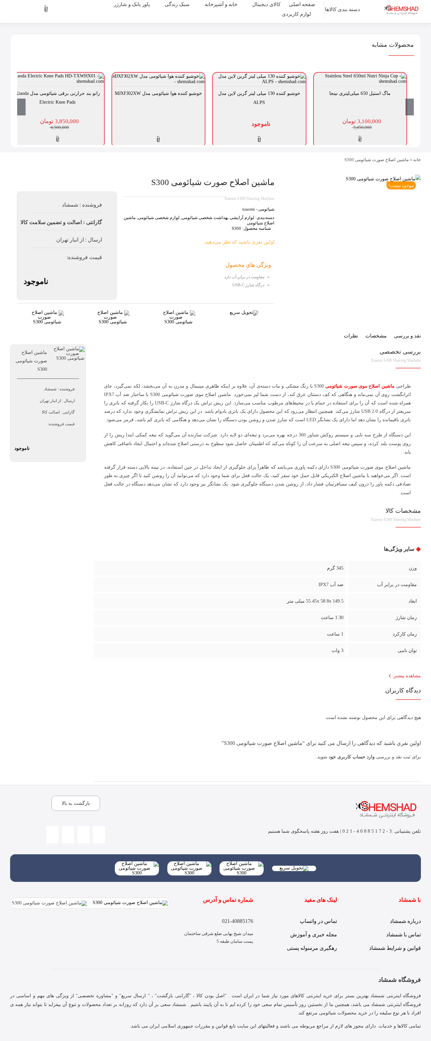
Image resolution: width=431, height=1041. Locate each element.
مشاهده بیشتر (407, 675)
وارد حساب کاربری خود (352, 756)
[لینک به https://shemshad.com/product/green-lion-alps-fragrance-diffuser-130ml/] (259, 140)
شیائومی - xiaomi (258, 209)
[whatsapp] (83, 834)
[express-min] (244, 312)
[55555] (242, 863)
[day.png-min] (47, 312)
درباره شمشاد (405, 921)
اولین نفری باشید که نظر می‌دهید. (238, 242)
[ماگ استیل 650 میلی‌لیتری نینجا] (360, 75)
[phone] (68, 834)
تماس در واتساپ (318, 921)
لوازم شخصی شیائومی (158, 217)
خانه (417, 159)
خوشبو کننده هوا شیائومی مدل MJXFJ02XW (158, 93)
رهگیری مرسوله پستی (312, 948)
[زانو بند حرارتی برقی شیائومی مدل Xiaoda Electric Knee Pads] (57, 75)
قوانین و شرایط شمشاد (395, 948)
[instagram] (99, 834)
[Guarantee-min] (113, 312)
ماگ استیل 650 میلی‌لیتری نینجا (360, 93)
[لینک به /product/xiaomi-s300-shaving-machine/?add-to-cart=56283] (360, 139)
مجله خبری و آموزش (313, 934)
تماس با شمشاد (403, 934)
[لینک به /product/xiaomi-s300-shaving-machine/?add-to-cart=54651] (58, 139)
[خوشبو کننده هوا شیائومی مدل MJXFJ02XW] (158, 75)
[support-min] (178, 312)
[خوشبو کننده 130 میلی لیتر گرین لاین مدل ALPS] (259, 75)
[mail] (52, 834)
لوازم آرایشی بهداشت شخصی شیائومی (217, 217)
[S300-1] (383, 179)
